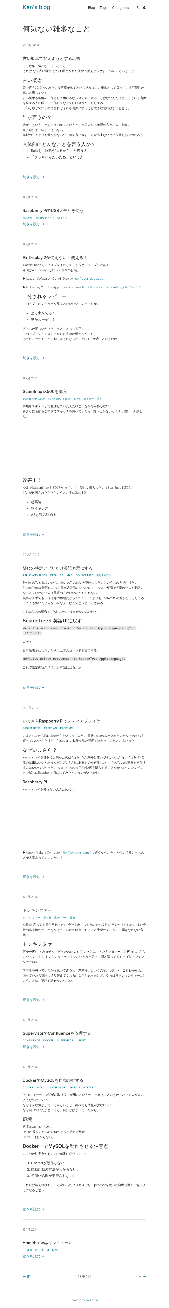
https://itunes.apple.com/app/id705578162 (111, 287)
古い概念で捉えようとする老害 (51, 58)
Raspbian (50, 728)
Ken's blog (36, 7)
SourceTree (84, 575)
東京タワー (60, 917)
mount (28, 217)
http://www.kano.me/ (76, 852)
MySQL (41, 1087)
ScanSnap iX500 (34, 398)
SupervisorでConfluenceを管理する (57, 1033)
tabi (97, 1300)
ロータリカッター (84, 398)
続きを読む (34, 177)
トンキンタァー (37, 910)
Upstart (89, 1087)
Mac (70, 575)
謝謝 (72, 917)
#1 (79, 668)
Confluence (31, 1040)
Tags (103, 8)
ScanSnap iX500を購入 (45, 391)
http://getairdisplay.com (90, 278)
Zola (88, 1300)
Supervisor (65, 1040)
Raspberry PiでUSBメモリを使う (53, 210)
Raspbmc (66, 728)
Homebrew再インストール (48, 1242)
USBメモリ (63, 217)
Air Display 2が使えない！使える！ (55, 257)
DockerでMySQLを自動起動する (53, 1080)
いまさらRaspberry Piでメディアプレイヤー (63, 721)
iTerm (45, 1249)
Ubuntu (82, 1040)
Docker (48, 1040)
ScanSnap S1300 (59, 398)
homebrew (30, 1249)
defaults (56, 575)
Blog (91, 8)
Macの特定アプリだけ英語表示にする (58, 568)
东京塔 (47, 917)
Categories (120, 8)
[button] (137, 7)
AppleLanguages (35, 575)
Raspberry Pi (45, 217)
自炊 (99, 398)
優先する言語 (103, 575)
